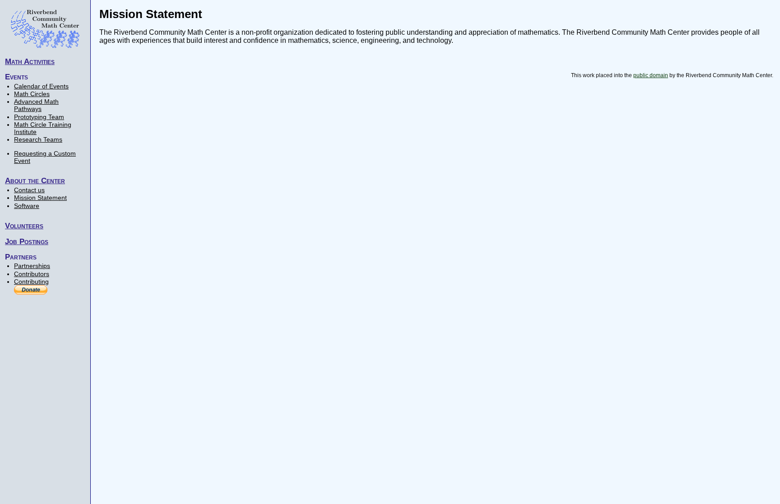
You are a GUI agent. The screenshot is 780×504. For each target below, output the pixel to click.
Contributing (31, 281)
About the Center (35, 180)
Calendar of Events (41, 86)
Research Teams (38, 139)
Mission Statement (40, 197)
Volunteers (24, 225)
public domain (650, 75)
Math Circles (32, 93)
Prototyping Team (39, 116)
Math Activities (30, 61)
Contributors (31, 273)
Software (26, 205)
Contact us (29, 190)
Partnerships (32, 265)
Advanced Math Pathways (36, 105)
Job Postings (26, 241)
